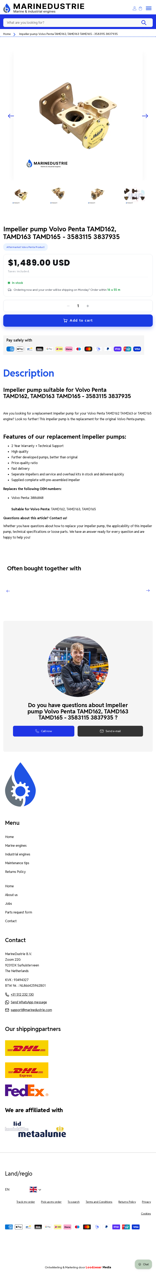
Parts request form (18, 912)
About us (11, 895)
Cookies (146, 1213)
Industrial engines (17, 854)
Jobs (8, 903)
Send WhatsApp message (29, 1002)
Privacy (146, 1202)
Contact (11, 921)
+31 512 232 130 (22, 994)
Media (98, 1267)
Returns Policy (15, 872)
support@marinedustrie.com (31, 1010)
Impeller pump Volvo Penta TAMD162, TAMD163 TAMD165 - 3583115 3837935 (68, 34)
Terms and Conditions (99, 1202)
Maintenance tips (17, 863)
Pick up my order (51, 1202)
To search (73, 1202)
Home (7, 34)
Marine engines (16, 845)
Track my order (25, 1202)
